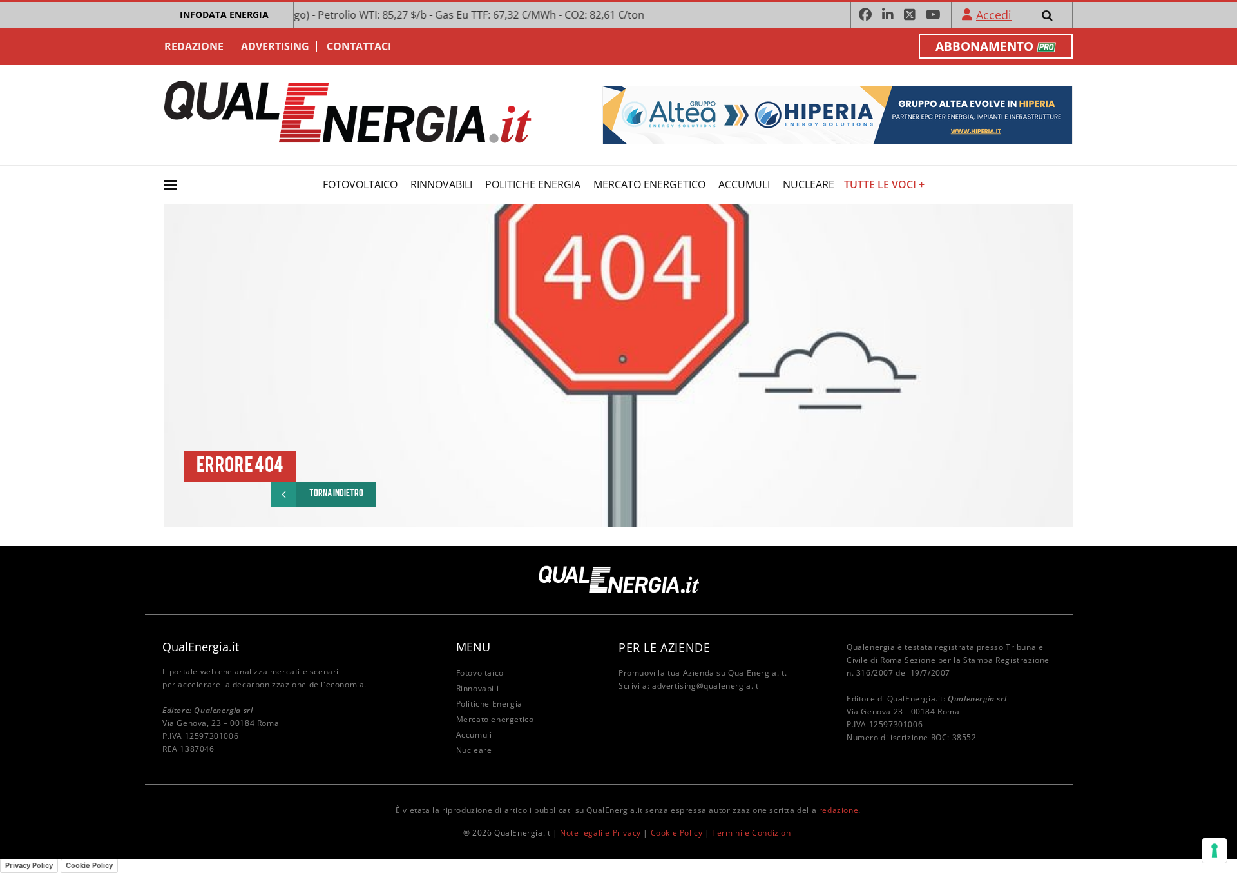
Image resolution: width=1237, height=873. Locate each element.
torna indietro (336, 494)
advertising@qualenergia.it (705, 685)
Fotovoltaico (360, 184)
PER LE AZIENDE (664, 647)
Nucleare (808, 184)
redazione (838, 810)
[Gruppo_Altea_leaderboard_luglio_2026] (837, 114)
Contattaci (359, 46)
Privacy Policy (29, 865)
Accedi (994, 15)
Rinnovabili (441, 184)
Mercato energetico (649, 184)
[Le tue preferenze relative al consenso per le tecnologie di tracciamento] (1214, 850)
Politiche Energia (532, 184)
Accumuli (744, 184)
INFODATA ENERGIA (224, 14)
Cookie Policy (677, 832)
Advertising (275, 46)
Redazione (194, 46)
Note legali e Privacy (600, 832)
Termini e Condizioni (752, 832)
